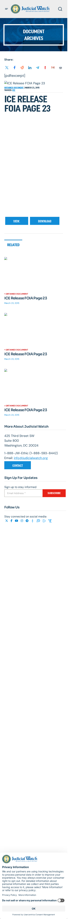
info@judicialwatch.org (31, 458)
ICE (13, 90)
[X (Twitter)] (7, 521)
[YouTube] (17, 521)
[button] (6, 9)
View (16, 221)
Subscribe (54, 493)
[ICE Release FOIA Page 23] (33, 273)
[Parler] (39, 521)
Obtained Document (14, 87)
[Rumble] (44, 521)
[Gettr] (33, 521)
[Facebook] (12, 521)
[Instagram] (22, 521)
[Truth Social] (49, 521)
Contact (17, 465)
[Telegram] (27, 521)
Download (44, 221)
